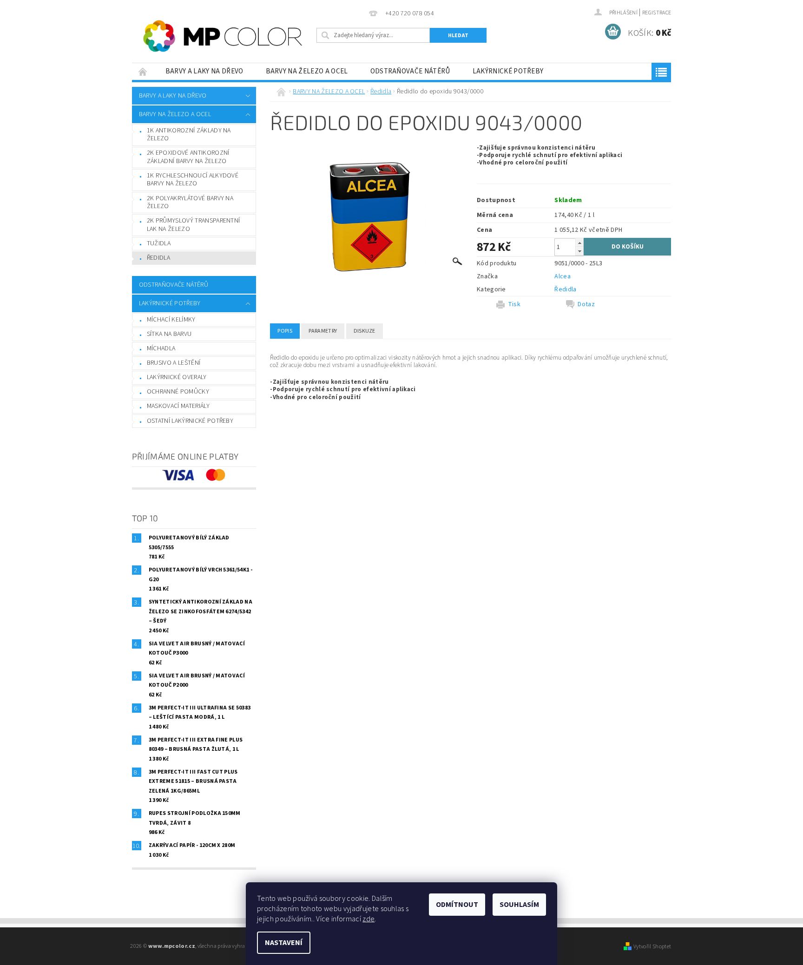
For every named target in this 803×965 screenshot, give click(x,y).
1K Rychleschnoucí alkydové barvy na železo (192, 180)
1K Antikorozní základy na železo (189, 135)
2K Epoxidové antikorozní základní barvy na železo (188, 157)
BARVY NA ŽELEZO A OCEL (307, 71)
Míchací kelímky (171, 319)
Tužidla (159, 243)
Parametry (323, 331)
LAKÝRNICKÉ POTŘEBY (508, 71)
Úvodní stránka (143, 71)
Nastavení (284, 943)
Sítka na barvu (169, 334)
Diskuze (364, 331)
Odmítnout (457, 904)
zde (368, 919)
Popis (284, 331)
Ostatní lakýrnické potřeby (190, 421)
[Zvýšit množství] (579, 242)
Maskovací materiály (178, 406)
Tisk (514, 304)
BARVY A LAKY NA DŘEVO (204, 71)
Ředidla (158, 258)
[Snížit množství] (579, 251)
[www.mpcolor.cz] (223, 36)
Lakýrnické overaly (177, 377)
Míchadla (161, 348)
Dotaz (586, 304)
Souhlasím (519, 904)
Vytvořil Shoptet (652, 946)
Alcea (562, 276)
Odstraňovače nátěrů (410, 71)
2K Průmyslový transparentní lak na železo (193, 225)
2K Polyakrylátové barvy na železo (190, 202)
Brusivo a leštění (173, 363)
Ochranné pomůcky (178, 391)
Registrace (656, 13)
